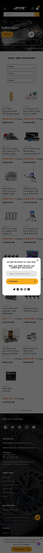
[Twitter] (14, 289)
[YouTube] (28, 289)
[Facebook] (18, 289)
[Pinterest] (21, 289)
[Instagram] (25, 289)
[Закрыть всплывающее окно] (37, 260)
